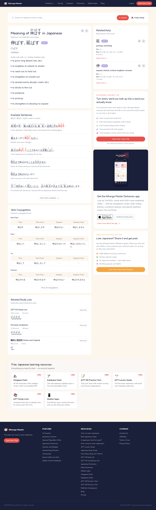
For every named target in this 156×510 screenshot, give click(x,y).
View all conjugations (49, 288)
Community (46, 454)
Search (124, 18)
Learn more (100, 58)
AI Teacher (46, 433)
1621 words (15, 313)
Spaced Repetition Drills (51, 440)
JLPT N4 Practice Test (89, 484)
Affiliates (123, 437)
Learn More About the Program (121, 269)
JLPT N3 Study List (19, 309)
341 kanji (25, 313)
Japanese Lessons (49, 437)
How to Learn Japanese (90, 433)
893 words (14, 344)
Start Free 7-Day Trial (120, 139)
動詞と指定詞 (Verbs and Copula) (25, 340)
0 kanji (23, 344)
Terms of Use (124, 440)
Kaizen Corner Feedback (51, 460)
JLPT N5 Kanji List (87, 457)
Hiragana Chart (87, 474)
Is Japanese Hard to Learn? (91, 440)
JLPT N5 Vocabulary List (90, 460)
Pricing (60, 3)
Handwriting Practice (50, 450)
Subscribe (83, 310)
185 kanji (25, 328)
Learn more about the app (107, 223)
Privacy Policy (124, 443)
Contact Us (123, 433)
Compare (69, 3)
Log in (131, 3)
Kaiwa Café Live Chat (50, 457)
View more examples (48, 198)
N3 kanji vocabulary (19, 325)
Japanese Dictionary (50, 443)
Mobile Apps (93, 3)
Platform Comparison (89, 488)
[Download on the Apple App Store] (105, 217)
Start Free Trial (144, 3)
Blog (102, 3)
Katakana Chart (87, 478)
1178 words (15, 328)
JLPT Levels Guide (88, 447)
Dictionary (80, 3)
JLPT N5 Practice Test (89, 481)
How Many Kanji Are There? (91, 454)
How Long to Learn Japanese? (92, 443)
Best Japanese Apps (89, 437)
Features (49, 3)
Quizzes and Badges (50, 447)
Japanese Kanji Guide (89, 450)
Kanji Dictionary (87, 467)
